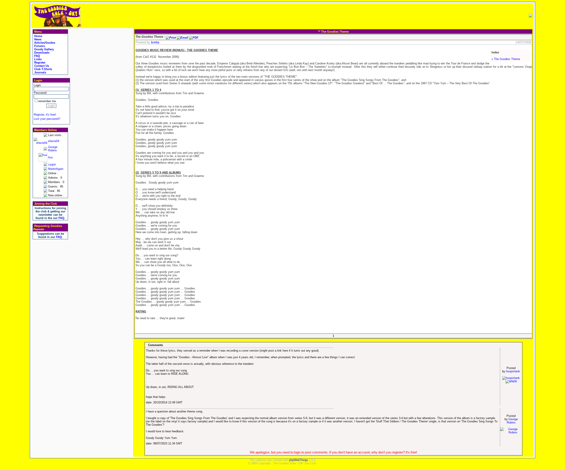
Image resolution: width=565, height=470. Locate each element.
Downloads (41, 52)
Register (39, 62)
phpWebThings (298, 460)
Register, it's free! (45, 114)
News (37, 39)
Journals (39, 72)
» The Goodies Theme (506, 59)
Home (37, 36)
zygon (52, 164)
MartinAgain (55, 168)
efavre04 (53, 141)
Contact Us (41, 65)
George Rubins (52, 148)
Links (37, 59)
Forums (39, 46)
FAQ (36, 56)
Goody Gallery (43, 49)
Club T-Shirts (42, 69)
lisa (50, 157)
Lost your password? (47, 118)
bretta (155, 42)
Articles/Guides (44, 42)
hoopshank (513, 371)
